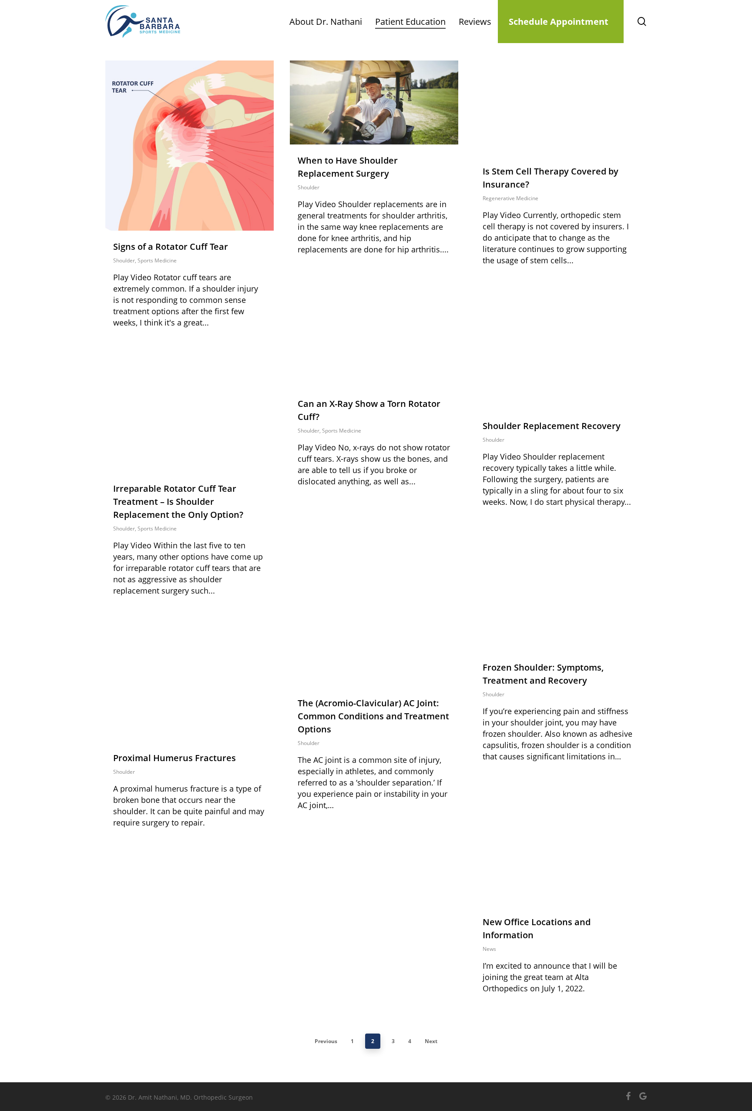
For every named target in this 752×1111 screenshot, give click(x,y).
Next (431, 1041)
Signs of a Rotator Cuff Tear (170, 246)
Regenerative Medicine (510, 198)
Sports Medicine (157, 260)
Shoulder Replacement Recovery (552, 426)
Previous (326, 1041)
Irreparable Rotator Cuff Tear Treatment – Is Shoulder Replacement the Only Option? (178, 501)
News (489, 949)
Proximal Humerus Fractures (174, 758)
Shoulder (124, 260)
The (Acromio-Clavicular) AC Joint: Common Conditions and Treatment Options (373, 716)
